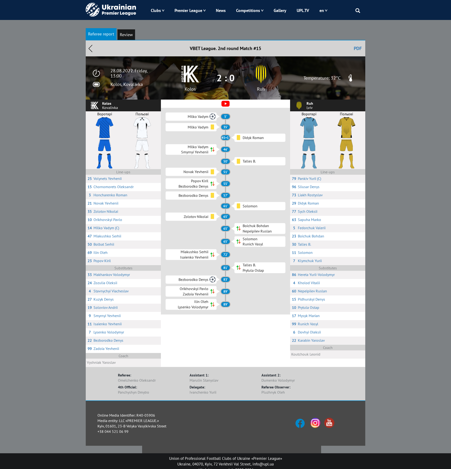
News (221, 10)
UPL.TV (303, 10)
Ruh (261, 89)
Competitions (248, 10)
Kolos (190, 89)
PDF (358, 48)
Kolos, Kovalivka (126, 84)
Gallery (280, 10)
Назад (90, 48)
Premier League (188, 10)
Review (126, 34)
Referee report (101, 34)
